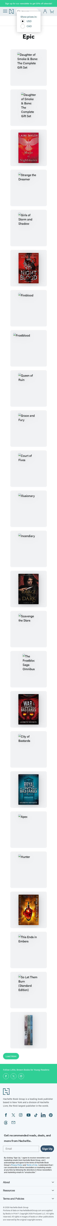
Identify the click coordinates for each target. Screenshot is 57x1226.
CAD (29, 26)
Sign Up (47, 1148)
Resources (9, 1190)
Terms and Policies (13, 1198)
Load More (11, 1056)
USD (29, 21)
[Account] (45, 11)
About (6, 1182)
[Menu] (5, 11)
